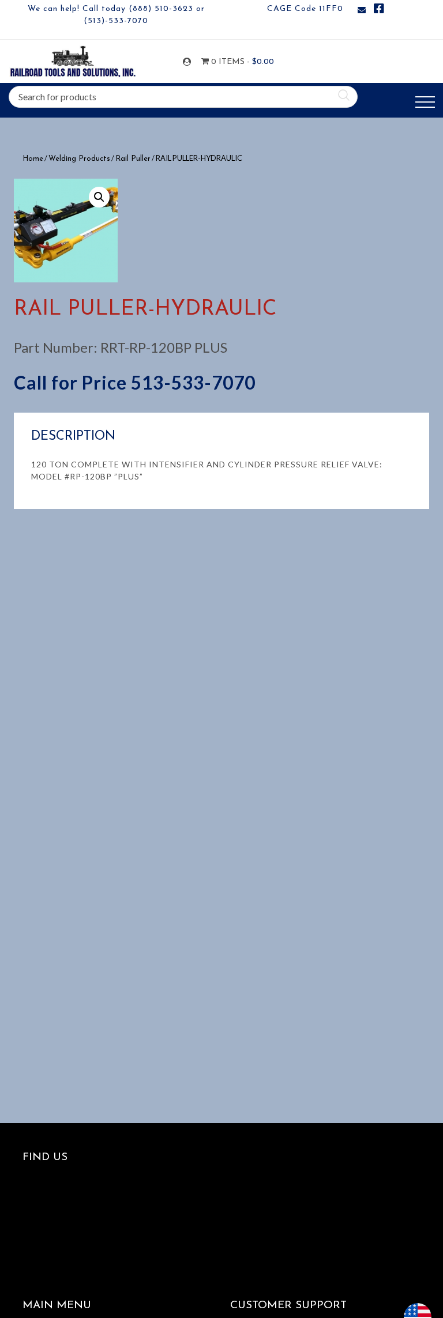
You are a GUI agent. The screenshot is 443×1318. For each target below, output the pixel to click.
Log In (189, 62)
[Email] (362, 10)
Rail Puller (133, 159)
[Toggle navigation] (425, 102)
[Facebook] (379, 10)
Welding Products (79, 159)
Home (32, 159)
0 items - (234, 62)
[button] (99, 197)
